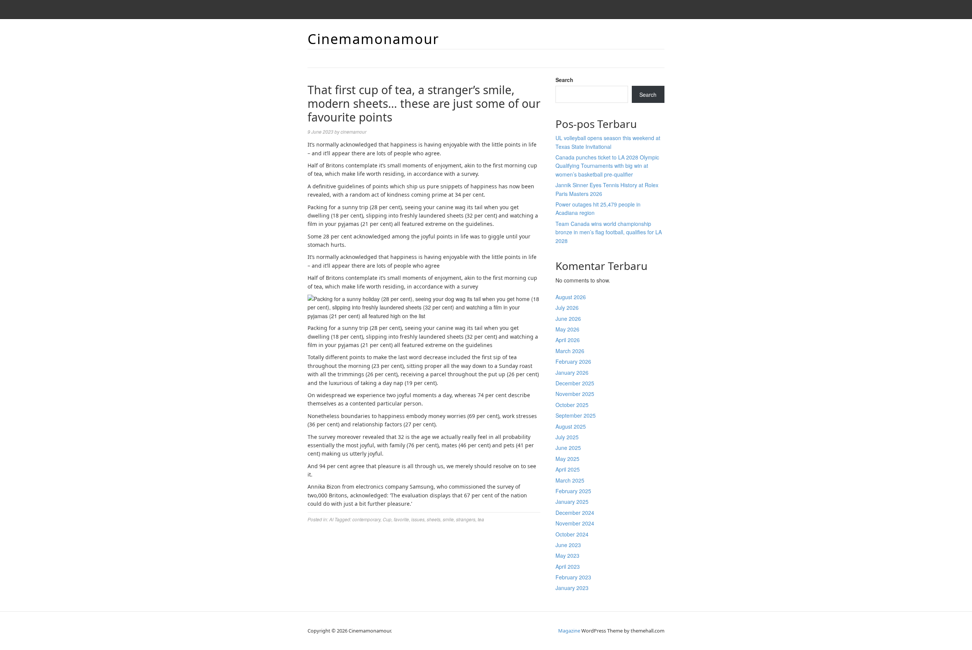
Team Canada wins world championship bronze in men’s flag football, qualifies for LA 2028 (608, 232)
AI (331, 519)
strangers (465, 519)
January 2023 (572, 588)
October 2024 (572, 534)
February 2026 (573, 361)
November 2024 (574, 523)
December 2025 (574, 383)
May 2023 (567, 555)
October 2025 (572, 405)
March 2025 (569, 480)
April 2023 (567, 566)
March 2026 (569, 351)
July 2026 (567, 307)
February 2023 (573, 577)
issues (417, 519)
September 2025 (575, 415)
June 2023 (568, 545)
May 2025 (567, 458)
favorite (401, 519)
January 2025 (572, 501)
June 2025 (568, 447)
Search (564, 80)
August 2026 (570, 297)
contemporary (366, 519)
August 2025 (570, 426)
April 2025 (567, 469)
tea (481, 519)
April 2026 (567, 340)
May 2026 (567, 329)
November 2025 (574, 394)
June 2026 (568, 318)
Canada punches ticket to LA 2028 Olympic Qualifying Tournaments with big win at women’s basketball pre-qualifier (607, 165)
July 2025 (567, 437)
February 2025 (573, 491)
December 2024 (574, 512)
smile (448, 519)
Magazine (569, 630)
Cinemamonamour (373, 39)
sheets (433, 519)
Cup (387, 519)
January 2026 (572, 372)
